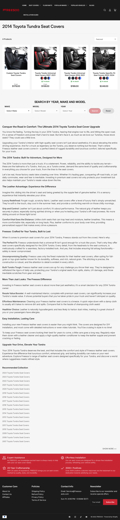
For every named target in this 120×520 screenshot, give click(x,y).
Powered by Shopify (111, 517)
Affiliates (6, 497)
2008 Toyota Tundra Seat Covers (16, 437)
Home (24, 5)
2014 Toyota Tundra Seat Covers (15, 413)
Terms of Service (39, 500)
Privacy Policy (37, 497)
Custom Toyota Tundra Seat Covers (16, 74)
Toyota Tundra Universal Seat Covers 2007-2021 (45, 74)
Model (36, 106)
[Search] (104, 10)
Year (63, 106)
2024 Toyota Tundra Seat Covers (16, 373)
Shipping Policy (38, 491)
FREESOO (99, 517)
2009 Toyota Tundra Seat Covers (16, 433)
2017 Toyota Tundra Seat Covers (15, 401)
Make (7, 106)
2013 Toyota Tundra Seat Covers (15, 417)
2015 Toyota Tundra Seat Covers (15, 409)
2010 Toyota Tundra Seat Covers (15, 429)
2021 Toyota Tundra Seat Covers (15, 385)
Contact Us (7, 494)
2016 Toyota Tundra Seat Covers (15, 405)
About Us (6, 491)
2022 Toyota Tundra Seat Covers (16, 381)
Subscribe (110, 502)
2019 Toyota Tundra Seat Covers (15, 393)
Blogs (91, 5)
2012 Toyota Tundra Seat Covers (15, 421)
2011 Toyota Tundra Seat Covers (15, 425)
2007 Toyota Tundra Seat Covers (16, 441)
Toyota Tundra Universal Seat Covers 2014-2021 (74, 74)
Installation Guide (30, 15)
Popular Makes (60, 5)
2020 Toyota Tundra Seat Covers (16, 389)
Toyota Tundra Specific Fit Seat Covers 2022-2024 (104, 74)
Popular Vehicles (78, 5)
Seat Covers (34, 5)
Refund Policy (37, 494)
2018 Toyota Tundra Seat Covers (15, 397)
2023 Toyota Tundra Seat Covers (16, 377)
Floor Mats (47, 5)
